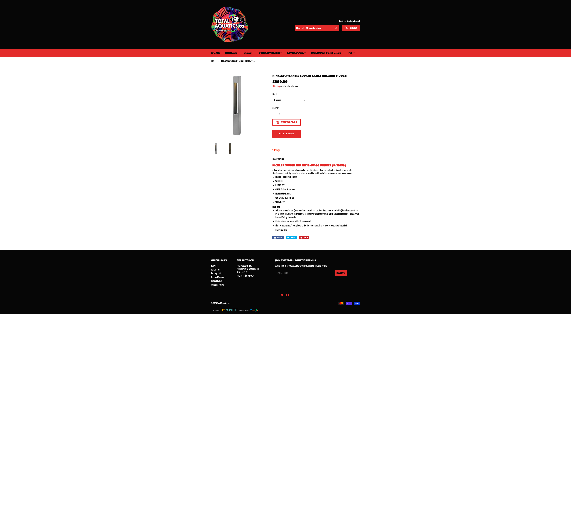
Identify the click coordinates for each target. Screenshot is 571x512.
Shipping (276, 86)
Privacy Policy (216, 273)
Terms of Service (217, 277)
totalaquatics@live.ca (245, 276)
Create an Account (353, 21)
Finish (274, 94)
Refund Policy (216, 281)
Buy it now (286, 133)
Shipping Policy (217, 285)
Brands (231, 53)
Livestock (295, 53)
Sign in (341, 21)
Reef (248, 53)
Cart (353, 28)
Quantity (275, 108)
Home (215, 53)
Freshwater (269, 53)
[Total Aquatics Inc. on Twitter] (282, 295)
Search (214, 266)
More (350, 52)
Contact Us (215, 269)
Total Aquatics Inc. (223, 303)
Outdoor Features (326, 53)
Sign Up (341, 273)
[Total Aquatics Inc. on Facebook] (287, 295)
